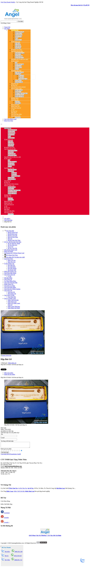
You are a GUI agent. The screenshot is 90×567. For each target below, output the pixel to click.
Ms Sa (6, 556)
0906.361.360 (12, 125)
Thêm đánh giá (12, 363)
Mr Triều (7, 560)
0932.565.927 (21, 125)
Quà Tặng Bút (8, 220)
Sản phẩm (7, 218)
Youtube (6, 517)
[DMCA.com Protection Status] (41, 543)
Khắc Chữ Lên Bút (19, 491)
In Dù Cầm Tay (22, 488)
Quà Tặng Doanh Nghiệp (8, 2)
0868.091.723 (18, 560)
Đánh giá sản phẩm (9, 374)
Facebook (7, 513)
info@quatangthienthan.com (13, 466)
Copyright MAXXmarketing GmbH (11, 454)
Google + (6, 522)
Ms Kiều (7, 551)
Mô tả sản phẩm (8, 373)
